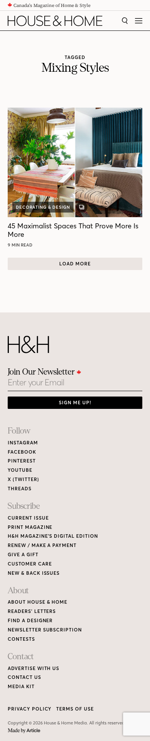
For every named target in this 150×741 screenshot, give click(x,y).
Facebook (22, 452)
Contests (21, 639)
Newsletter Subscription (45, 630)
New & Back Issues (34, 573)
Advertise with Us (33, 668)
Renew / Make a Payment (42, 545)
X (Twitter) (23, 479)
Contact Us (24, 677)
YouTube (20, 470)
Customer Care (30, 564)
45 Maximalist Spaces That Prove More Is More (73, 230)
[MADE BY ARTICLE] (24, 730)
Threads (20, 488)
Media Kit (21, 686)
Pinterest (22, 461)
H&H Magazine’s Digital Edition (53, 536)
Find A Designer (30, 620)
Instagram (23, 443)
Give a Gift (23, 554)
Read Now (21, 245)
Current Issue (28, 518)
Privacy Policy (30, 709)
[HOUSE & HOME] (55, 20)
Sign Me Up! (75, 402)
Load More (75, 264)
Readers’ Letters (32, 611)
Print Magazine (30, 527)
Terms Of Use (75, 709)
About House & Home (37, 602)
